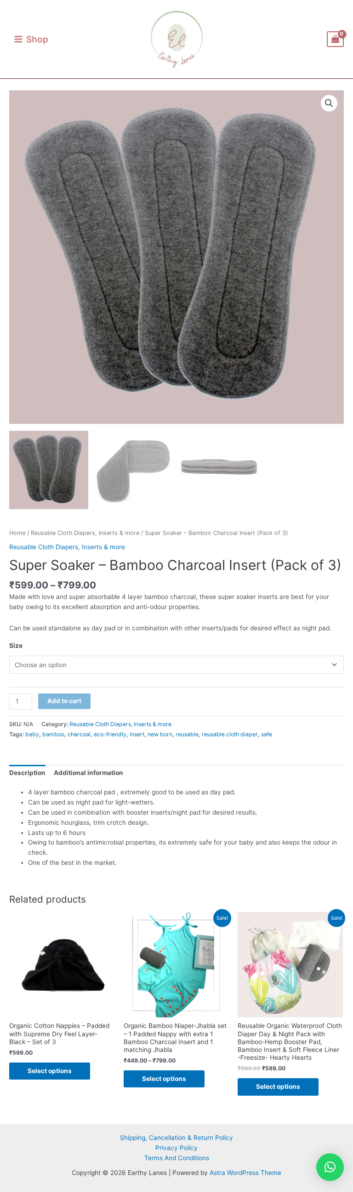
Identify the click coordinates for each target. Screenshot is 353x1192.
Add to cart (64, 701)
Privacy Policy (176, 1147)
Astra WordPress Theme (245, 1172)
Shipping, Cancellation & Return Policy (176, 1137)
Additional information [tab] (88, 772)
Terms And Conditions (176, 1158)
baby (32, 734)
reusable (187, 734)
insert (137, 734)
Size (16, 645)
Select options (50, 1071)
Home (17, 532)
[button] (329, 103)
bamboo (53, 734)
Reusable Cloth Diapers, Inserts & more (85, 532)
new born (160, 734)
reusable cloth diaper (230, 734)
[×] (330, 1167)
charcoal (79, 734)
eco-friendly (110, 734)
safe (266, 734)
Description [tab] (27, 772)
